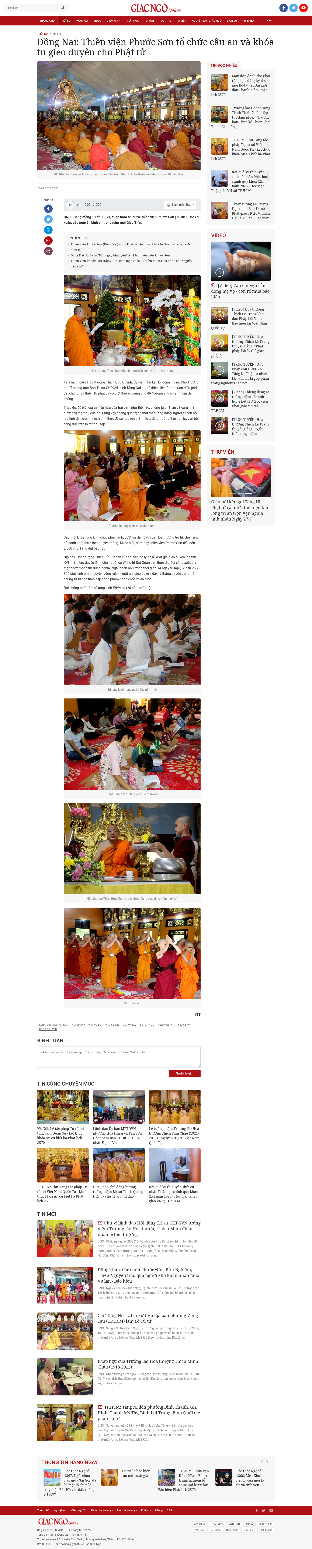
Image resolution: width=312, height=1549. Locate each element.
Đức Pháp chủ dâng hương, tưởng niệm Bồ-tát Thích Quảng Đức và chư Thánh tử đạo (118, 1192)
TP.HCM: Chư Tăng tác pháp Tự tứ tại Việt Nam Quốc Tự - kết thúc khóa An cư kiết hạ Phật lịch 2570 (62, 1194)
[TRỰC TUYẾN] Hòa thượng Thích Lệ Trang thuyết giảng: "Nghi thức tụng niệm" (250, 426)
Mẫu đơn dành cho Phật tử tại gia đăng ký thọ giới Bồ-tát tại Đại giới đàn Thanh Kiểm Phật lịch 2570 (240, 85)
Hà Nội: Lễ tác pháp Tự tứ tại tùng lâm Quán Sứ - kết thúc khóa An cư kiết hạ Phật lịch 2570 (60, 1135)
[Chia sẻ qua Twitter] (48, 219)
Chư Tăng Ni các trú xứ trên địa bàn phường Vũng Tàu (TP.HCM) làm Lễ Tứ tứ (148, 1318)
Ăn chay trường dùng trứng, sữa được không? (135, 1476)
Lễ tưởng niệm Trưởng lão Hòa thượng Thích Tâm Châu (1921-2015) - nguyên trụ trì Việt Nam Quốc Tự (174, 1135)
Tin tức (56, 33)
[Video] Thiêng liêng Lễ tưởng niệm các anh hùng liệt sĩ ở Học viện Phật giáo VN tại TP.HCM (240, 401)
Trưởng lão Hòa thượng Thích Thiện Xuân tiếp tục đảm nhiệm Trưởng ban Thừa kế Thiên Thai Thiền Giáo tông (240, 117)
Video (97, 20)
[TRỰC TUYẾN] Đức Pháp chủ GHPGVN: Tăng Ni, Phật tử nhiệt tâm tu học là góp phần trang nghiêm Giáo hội (240, 373)
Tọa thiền (95, 1025)
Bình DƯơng (266, 1525)
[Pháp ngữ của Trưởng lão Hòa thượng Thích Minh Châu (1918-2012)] (65, 1376)
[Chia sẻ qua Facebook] (48, 208)
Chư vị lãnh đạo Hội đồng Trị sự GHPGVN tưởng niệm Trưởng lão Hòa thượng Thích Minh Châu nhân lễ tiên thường (149, 1228)
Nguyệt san (60, 1505)
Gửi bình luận (184, 1073)
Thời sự (65, 20)
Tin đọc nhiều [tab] (224, 65)
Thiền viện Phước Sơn (53, 1025)
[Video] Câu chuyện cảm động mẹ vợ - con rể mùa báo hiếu (240, 291)
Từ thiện (248, 20)
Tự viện (181, 20)
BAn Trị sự (199, 1519)
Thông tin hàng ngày (69, 1462)
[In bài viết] (48, 251)
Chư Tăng (129, 1025)
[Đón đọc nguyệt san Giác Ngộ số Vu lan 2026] (166, 1477)
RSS (169, 1505)
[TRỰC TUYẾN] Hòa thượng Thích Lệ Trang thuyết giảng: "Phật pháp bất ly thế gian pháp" (240, 346)
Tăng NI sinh (265, 1519)
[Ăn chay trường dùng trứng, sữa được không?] (109, 1477)
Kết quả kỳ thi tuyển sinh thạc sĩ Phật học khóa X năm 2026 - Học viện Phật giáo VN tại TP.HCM (68, 1480)
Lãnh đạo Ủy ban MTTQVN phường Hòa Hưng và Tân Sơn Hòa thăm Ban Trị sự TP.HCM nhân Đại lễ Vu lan (117, 1135)
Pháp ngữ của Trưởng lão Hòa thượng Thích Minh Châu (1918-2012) (148, 1364)
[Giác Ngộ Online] (108, 1517)
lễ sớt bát (183, 1025)
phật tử (249, 1519)
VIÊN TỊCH (234, 1519)
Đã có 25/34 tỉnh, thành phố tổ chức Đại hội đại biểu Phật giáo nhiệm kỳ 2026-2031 (240, 507)
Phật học (132, 20)
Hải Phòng (215, 1525)
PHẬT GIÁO (217, 1519)
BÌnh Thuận (232, 1525)
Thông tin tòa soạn (102, 1505)
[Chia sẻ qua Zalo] (48, 230)
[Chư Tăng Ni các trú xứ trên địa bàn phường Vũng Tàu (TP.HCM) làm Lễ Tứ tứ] (65, 1331)
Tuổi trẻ (165, 20)
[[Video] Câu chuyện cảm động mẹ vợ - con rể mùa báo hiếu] (241, 261)
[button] (263, 1478)
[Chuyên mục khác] (269, 21)
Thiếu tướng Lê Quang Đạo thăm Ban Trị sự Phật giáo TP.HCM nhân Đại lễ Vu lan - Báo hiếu (251, 211)
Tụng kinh (112, 1025)
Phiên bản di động (152, 1505)
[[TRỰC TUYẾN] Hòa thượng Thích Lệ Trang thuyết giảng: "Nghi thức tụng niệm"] (219, 425)
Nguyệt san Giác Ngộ (207, 20)
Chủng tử (78, 1025)
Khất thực (165, 1025)
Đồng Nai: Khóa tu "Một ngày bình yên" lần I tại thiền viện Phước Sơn (120, 255)
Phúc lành (147, 1025)
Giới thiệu (249, 1525)
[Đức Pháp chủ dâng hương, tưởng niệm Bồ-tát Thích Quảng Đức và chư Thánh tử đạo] (119, 1165)
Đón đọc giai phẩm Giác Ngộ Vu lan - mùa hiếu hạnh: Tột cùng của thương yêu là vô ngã (241, 1480)
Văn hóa (82, 20)
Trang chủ (47, 20)
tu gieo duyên (48, 1029)
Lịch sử (232, 20)
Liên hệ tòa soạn (127, 1505)
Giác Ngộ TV (78, 1505)
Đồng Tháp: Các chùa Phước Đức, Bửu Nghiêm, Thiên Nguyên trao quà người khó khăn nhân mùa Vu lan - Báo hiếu (148, 1275)
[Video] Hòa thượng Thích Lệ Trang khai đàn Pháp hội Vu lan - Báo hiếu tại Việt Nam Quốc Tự (239, 318)
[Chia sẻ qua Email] (48, 240)
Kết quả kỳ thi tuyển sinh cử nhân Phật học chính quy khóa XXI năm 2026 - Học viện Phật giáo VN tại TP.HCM (173, 1194)
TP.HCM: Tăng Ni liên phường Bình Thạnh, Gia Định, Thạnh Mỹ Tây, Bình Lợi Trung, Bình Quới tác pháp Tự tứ (149, 1412)
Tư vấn (149, 20)
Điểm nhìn (113, 20)
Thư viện (222, 452)
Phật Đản (199, 1525)
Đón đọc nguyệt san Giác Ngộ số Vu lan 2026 (195, 1476)
